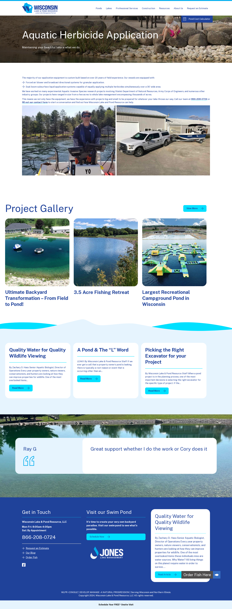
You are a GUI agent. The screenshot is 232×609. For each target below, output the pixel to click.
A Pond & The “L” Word (102, 350)
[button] (216, 575)
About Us (178, 8)
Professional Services (127, 8)
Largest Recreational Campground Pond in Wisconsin (166, 298)
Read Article (164, 574)
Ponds (99, 8)
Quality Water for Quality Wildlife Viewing (37, 353)
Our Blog (31, 552)
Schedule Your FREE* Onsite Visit (116, 604)
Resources (164, 8)
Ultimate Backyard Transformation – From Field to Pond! (36, 298)
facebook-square (24, 565)
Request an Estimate (197, 8)
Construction (148, 8)
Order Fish (31, 557)
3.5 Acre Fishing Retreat (101, 292)
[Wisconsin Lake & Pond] (40, 8)
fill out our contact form (35, 102)
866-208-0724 (199, 99)
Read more (22, 389)
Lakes (109, 8)
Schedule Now (97, 536)
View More (192, 208)
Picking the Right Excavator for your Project (165, 356)
